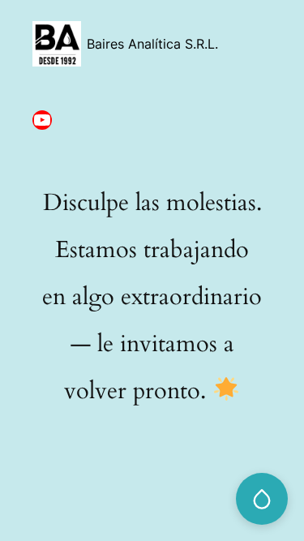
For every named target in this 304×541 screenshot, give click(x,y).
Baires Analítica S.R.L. (152, 44)
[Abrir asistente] (262, 499)
